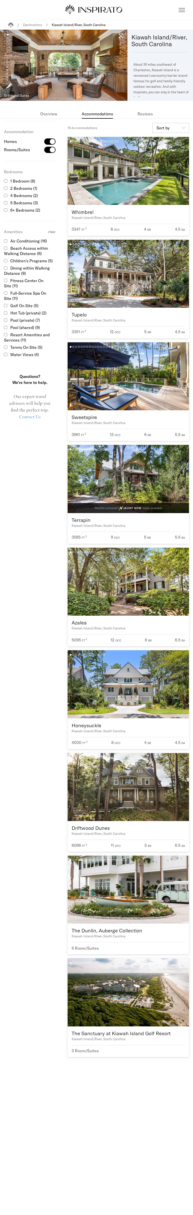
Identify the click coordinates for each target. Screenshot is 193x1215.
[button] (182, 10)
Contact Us (30, 417)
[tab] (48, 114)
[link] (48, 114)
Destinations (32, 25)
